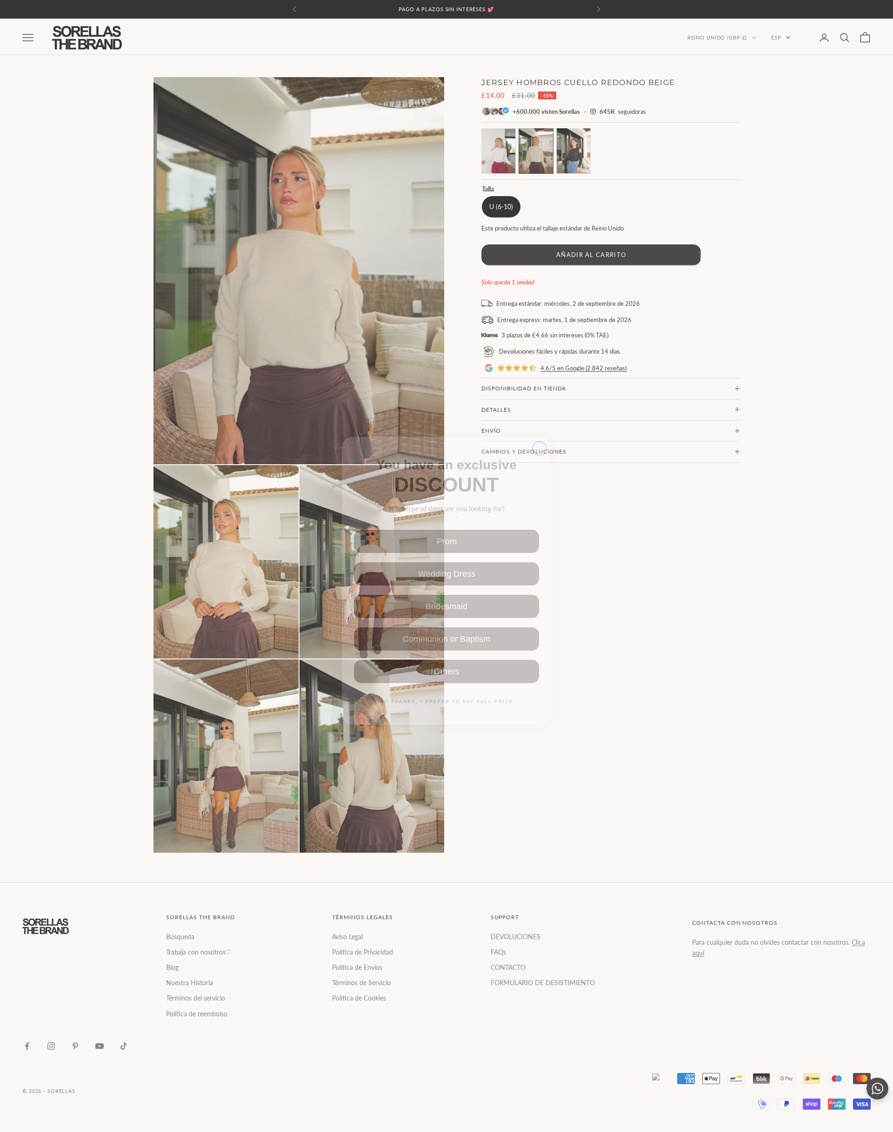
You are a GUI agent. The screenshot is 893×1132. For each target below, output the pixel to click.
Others (446, 658)
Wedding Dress (446, 560)
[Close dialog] (539, 432)
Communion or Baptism (446, 626)
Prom (447, 528)
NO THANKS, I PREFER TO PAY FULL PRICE (446, 688)
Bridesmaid (446, 593)
